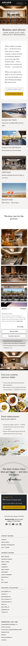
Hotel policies (5, 627)
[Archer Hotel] (6, 3)
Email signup (5, 569)
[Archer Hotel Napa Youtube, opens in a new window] (13, 524)
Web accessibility (6, 637)
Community (4, 567)
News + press (5, 561)
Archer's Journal (6, 559)
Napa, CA (3, 604)
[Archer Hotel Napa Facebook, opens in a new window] (6, 524)
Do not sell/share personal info (11, 629)
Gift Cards (4, 582)
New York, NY (5, 607)
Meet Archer (5, 556)
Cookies (3, 640)
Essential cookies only (14, 336)
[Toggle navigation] (25, 3)
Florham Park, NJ (6, 602)
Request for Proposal (14, 507)
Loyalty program (6, 574)
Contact (3, 539)
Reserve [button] (19, 3)
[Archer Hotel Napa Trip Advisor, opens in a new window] (17, 524)
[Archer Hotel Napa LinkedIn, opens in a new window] (20, 524)
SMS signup (4, 572)
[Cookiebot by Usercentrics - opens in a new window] (20, 309)
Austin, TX (4, 594)
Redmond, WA (5, 609)
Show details (20, 326)
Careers (3, 564)
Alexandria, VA (6, 591)
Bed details (4, 577)
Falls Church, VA (6, 599)
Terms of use (5, 632)
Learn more (20, 321)
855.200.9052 (19, 519)
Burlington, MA (6, 596)
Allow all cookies (14, 331)
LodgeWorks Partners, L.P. (9, 624)
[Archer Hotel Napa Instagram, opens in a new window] (10, 524)
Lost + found (5, 547)
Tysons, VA (4, 612)
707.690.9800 (16, 521)
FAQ (2, 580)
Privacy (3, 635)
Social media (5, 542)
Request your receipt (8, 545)
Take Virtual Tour (14, 94)
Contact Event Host (14, 89)
